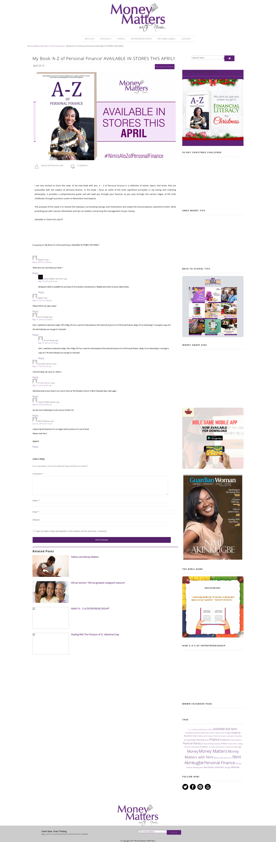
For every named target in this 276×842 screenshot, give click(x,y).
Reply (35, 273)
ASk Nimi (231, 729)
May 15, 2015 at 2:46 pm (42, 300)
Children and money (204, 736)
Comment (37, 473)
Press (201, 767)
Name (36, 500)
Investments (229, 747)
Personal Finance (219, 762)
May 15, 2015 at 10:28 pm (42, 319)
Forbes (224, 743)
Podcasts (105, 38)
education (230, 736)
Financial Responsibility (211, 743)
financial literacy (192, 743)
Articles (90, 38)
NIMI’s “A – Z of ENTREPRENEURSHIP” (90, 608)
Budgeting (235, 732)
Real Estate (209, 767)
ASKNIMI (219, 729)
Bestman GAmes (208, 733)
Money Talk (218, 758)
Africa (210, 729)
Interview (212, 747)
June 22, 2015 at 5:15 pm (42, 423)
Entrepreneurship (141, 38)
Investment (220, 747)
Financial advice (236, 740)
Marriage (237, 747)
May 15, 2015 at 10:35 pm (48, 343)
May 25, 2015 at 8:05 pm (42, 404)
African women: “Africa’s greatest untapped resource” (98, 582)
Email (35, 511)
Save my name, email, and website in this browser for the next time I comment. (71, 531)
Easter (224, 736)
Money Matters (213, 751)
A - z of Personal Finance (198, 729)
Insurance (203, 746)
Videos (121, 38)
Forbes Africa (232, 744)
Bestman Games (167, 38)
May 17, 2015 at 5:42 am (42, 366)
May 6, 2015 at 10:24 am (42, 262)
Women (235, 767)
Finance (214, 739)
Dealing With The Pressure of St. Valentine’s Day (95, 634)
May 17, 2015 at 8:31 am (42, 385)
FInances (224, 739)
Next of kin (227, 758)
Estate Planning (197, 739)
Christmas (217, 736)
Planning (196, 767)
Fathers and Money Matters (85, 556)
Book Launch (220, 733)
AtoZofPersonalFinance (193, 733)
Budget (228, 733)
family (207, 740)
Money (192, 751)
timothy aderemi (44, 383)
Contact (186, 38)
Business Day (190, 735)
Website (36, 519)
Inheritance (195, 747)
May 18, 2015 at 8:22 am (47, 281)
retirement (219, 767)
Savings (227, 767)
